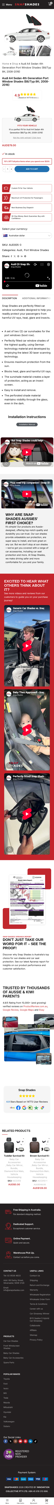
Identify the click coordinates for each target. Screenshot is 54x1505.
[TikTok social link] (35, 1441)
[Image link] (27, 1478)
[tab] (10, 298)
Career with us (36, 1309)
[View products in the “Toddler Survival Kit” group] (22, 1142)
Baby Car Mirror (15, 1165)
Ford (5, 1383)
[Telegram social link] (25, 256)
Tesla (5, 1398)
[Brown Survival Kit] (40, 1145)
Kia (4, 1417)
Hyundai (7, 1412)
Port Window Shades (36, 250)
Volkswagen (8, 1421)
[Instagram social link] (15, 1441)
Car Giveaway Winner (39, 1313)
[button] (48, 1142)
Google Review (10, 1009)
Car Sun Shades (10, 1341)
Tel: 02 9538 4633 (12, 1275)
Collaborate (35, 1325)
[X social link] (14, 256)
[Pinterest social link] (18, 256)
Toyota (6, 1379)
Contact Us (35, 1275)
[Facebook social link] (11, 256)
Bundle (14, 1168)
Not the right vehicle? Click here (27, 138)
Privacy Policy (36, 1340)
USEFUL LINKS (36, 1271)
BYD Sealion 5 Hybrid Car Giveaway (39, 1319)
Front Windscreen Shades (11, 1347)
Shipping (34, 1280)
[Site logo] (27, 4)
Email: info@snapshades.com (13, 1288)
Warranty (34, 1290)
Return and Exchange (39, 1285)
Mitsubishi (8, 1407)
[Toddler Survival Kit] (14, 1145)
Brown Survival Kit (39, 1155)
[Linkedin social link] (21, 256)
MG (5, 1393)
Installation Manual (27, 424)
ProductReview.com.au (35, 1006)
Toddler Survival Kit (14, 1155)
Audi (19, 250)
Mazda (6, 1402)
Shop (15, 63)
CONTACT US (9, 1271)
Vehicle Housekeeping (14, 1176)
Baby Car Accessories (14, 1161)
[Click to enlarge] (7, 39)
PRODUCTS (8, 1336)
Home (5, 63)
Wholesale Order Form (40, 1299)
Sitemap (33, 1335)
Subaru (6, 1426)
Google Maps (27, 1009)
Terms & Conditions (38, 1304)
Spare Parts (8, 1362)
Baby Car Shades (11, 1353)
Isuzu (5, 1388)
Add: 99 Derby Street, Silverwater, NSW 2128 (13, 1281)
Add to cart (32, 169)
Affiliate (33, 1330)
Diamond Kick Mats (14, 1171)
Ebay (41, 1009)
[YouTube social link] (20, 1441)
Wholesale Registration (40, 1294)
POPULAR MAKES (11, 1374)
